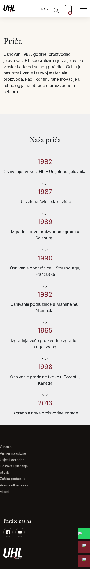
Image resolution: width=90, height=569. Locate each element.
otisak (4, 472)
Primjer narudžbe (13, 453)
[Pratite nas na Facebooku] (8, 532)
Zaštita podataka (12, 479)
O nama (6, 447)
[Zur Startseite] (9, 8)
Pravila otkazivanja (14, 485)
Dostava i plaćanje (14, 466)
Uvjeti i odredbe (12, 460)
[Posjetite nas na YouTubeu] (20, 532)
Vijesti (4, 492)
